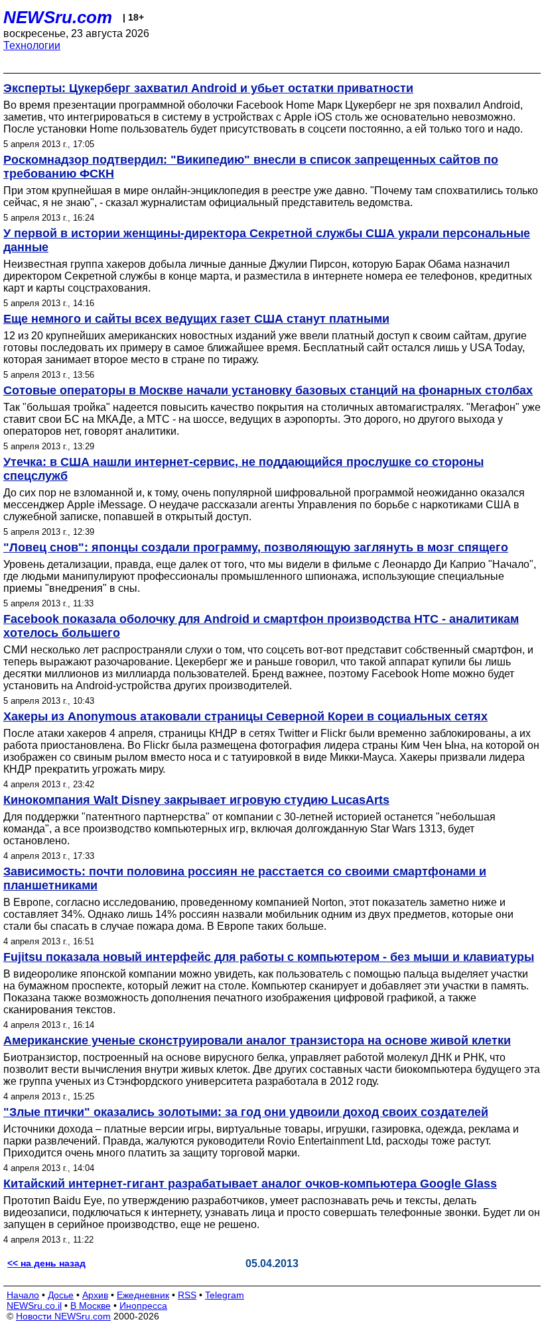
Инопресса (143, 1305)
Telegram (224, 1295)
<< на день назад (46, 1263)
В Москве (90, 1305)
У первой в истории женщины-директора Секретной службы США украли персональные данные (266, 240)
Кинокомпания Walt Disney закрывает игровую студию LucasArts (196, 800)
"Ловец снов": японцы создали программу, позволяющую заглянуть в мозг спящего (255, 547)
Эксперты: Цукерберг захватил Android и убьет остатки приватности (208, 88)
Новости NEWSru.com (63, 1316)
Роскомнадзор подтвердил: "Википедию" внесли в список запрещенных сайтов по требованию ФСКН (250, 166)
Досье (61, 1295)
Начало (23, 1295)
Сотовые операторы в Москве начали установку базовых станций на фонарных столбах (268, 390)
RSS (187, 1295)
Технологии (31, 45)
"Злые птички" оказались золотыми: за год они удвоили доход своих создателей (245, 1112)
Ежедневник (143, 1295)
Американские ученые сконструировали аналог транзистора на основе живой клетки (257, 1040)
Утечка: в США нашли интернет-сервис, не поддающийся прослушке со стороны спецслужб (243, 468)
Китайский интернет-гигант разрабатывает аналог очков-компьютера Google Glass (250, 1183)
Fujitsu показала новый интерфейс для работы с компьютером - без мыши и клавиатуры (268, 957)
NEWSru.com (57, 17)
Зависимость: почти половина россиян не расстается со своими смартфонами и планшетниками (244, 878)
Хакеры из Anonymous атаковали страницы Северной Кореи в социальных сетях (245, 716)
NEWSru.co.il (34, 1305)
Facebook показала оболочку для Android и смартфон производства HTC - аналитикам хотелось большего (261, 626)
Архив (95, 1295)
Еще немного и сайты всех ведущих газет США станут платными (196, 318)
